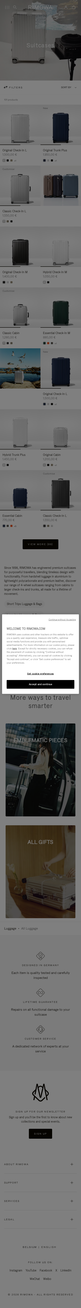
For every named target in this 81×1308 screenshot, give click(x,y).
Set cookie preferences (40, 673)
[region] (40, 654)
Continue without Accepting (62, 619)
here (14, 648)
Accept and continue (40, 684)
